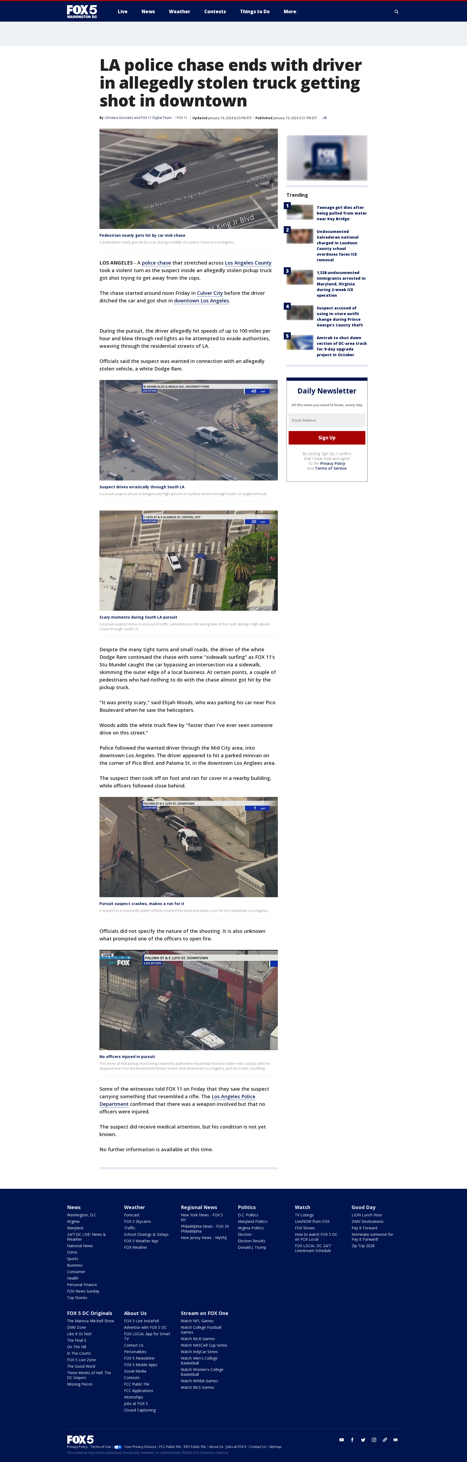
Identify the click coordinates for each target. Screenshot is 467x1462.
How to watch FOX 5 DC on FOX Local (316, 1237)
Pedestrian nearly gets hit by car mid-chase (142, 235)
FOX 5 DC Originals (89, 1313)
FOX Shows (305, 1227)
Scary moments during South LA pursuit (138, 617)
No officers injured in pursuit (127, 1056)
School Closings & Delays (146, 1234)
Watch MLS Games (197, 1387)
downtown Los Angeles (201, 300)
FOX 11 (182, 117)
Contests (132, 1377)
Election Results (251, 1240)
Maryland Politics (253, 1221)
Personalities (135, 1351)
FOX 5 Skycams (137, 1221)
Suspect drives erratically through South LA (142, 486)
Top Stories (77, 1297)
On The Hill (76, 1346)
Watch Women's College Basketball (202, 1372)
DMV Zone (76, 1327)
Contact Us (134, 1345)
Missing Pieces (80, 1384)
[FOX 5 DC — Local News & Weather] (85, 11)
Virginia (73, 1221)
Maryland (75, 1227)
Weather (134, 1207)
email (395, 1440)
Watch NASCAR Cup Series (204, 1345)
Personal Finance (82, 1284)
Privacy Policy (332, 463)
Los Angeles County (248, 262)
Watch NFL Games (197, 1320)
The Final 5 (76, 1340)
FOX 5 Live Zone (81, 1359)
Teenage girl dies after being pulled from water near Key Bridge (342, 213)
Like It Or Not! (79, 1333)
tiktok (385, 1440)
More (290, 11)
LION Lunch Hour (367, 1214)
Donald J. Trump (252, 1247)
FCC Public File (136, 1384)
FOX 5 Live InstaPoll (141, 1320)
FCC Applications (138, 1390)
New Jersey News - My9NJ (204, 1237)
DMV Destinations (367, 1221)
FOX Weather (135, 1247)
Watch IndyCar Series (199, 1351)
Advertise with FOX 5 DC (145, 1327)
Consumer (76, 1271)
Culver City (210, 293)
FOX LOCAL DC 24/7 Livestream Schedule (313, 1248)
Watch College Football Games (201, 1330)
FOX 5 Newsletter (139, 1358)
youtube (341, 1440)
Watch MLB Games (198, 1338)
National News (80, 1245)
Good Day (363, 1207)
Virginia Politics (251, 1227)
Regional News (199, 1207)
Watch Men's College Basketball (199, 1361)
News (74, 1207)
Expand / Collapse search (396, 12)
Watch (302, 1207)
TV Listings (304, 1214)
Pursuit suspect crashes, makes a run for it (141, 903)
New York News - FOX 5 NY (202, 1217)
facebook (352, 1440)
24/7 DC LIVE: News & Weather (86, 1237)
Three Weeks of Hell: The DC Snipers (89, 1375)
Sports (72, 1258)
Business (75, 1265)
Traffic (129, 1227)
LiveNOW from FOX (312, 1221)
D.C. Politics (248, 1214)
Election (245, 1234)
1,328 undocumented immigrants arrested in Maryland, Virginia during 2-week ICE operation (341, 284)
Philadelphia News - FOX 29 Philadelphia (205, 1229)
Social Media (135, 1371)
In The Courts (79, 1353)
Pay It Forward (364, 1227)
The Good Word (81, 1366)
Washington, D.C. (82, 1214)
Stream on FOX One (204, 1313)
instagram (374, 1440)
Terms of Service (330, 468)
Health (72, 1278)
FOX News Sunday (83, 1291)
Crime (72, 1252)
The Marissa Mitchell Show (90, 1320)
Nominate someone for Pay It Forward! (372, 1237)
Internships (133, 1397)
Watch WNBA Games (199, 1380)
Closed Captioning (140, 1410)
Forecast (131, 1214)
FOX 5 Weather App (141, 1240)
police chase (156, 262)
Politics (247, 1207)
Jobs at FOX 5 (136, 1403)
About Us (135, 1313)
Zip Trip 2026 (363, 1245)
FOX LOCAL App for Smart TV (147, 1336)
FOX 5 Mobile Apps (140, 1364)
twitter (363, 1440)
